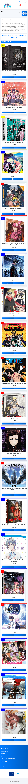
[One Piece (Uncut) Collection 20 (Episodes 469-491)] (14, 374)
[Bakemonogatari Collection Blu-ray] (14, 99)
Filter (24, 14)
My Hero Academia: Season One (14, 348)
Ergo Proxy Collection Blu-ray (14, 453)
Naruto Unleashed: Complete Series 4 (13, 208)
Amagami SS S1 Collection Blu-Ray (14, 664)
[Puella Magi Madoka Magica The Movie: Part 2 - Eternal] (13, 587)
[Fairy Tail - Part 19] (14, 409)
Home (3, 764)
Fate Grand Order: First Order (14, 629)
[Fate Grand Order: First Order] (14, 622)
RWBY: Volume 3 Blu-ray (14, 699)
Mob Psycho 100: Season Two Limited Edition (14, 142)
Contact (16, 764)
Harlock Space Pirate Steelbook (13, 278)
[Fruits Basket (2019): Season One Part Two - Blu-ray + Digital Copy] (14, 550)
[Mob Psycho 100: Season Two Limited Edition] (14, 132)
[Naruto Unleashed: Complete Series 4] (13, 199)
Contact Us (19, 1)
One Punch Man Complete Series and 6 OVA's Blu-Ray (14, 524)
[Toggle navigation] (25, 6)
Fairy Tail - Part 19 (14, 418)
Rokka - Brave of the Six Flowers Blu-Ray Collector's (14, 734)
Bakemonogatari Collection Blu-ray (14, 107)
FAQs (3, 766)
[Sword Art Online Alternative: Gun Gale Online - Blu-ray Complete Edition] (14, 233)
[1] (19, 6)
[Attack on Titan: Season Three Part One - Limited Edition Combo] (14, 59)
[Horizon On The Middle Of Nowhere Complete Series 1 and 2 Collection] (14, 479)
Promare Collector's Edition (12, 174)
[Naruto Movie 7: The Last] (14, 305)
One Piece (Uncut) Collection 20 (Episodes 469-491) (14, 383)
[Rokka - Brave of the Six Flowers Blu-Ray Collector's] (14, 725)
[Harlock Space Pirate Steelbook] (13, 268)
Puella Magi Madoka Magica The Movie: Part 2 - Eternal (13, 594)
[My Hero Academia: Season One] (14, 339)
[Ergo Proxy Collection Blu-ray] (14, 441)
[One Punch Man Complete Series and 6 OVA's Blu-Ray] (14, 511)
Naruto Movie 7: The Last (14, 313)
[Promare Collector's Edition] (12, 166)
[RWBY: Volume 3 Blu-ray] (14, 691)
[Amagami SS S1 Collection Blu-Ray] (14, 653)
